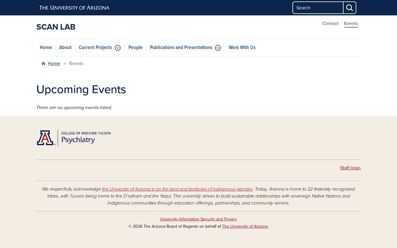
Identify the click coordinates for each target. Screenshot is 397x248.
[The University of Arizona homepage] (75, 8)
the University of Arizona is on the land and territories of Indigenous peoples (177, 189)
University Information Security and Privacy (198, 219)
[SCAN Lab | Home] (88, 138)
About (65, 47)
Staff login (350, 168)
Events (351, 23)
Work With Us (242, 47)
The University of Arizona (245, 226)
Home (46, 47)
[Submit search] (350, 7)
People (135, 47)
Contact (330, 23)
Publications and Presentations (181, 47)
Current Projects (95, 47)
